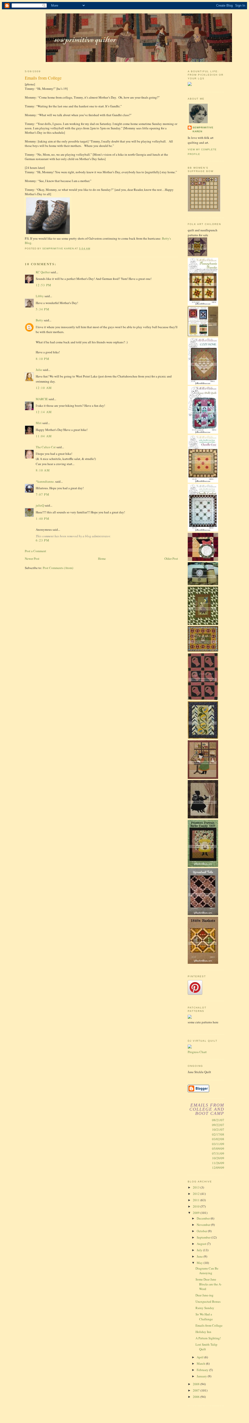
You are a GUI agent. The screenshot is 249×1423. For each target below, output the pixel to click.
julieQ (40, 505)
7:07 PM (42, 494)
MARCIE (42, 399)
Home (102, 558)
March (201, 1363)
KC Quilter (43, 272)
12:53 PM (43, 285)
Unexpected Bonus (208, 1301)
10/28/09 (218, 1158)
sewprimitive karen (203, 129)
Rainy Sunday (205, 1308)
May (200, 1262)
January (202, 1376)
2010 (196, 1206)
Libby (40, 296)
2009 (196, 1212)
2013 (196, 1187)
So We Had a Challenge (204, 1316)
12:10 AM (44, 388)
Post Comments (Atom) (58, 568)
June (200, 1256)
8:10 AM (43, 470)
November (204, 1224)
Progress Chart (197, 1052)
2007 (196, 1390)
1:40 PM (42, 518)
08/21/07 (218, 1120)
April (200, 1357)
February (203, 1370)
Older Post (171, 558)
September (204, 1237)
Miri (39, 423)
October (202, 1231)
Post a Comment (35, 551)
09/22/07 (218, 1125)
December (204, 1218)
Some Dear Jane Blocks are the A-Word (209, 1284)
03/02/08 (218, 1139)
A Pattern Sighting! (208, 1338)
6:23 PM (42, 540)
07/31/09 (218, 1153)
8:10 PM (42, 358)
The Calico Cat (46, 447)
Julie (39, 369)
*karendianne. (45, 481)
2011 (196, 1200)
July (200, 1250)
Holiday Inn (203, 1332)
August (202, 1243)
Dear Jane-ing (204, 1295)
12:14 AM (44, 412)
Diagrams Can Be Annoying (207, 1270)
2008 (196, 1384)
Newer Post (32, 558)
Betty (39, 320)
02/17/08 (218, 1134)
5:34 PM (42, 309)
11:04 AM (44, 436)
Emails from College (209, 1325)
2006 (196, 1396)
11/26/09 (218, 1163)
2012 (196, 1193)
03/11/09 (218, 1144)
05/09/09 (218, 1148)
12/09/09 (218, 1167)
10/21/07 (218, 1129)
